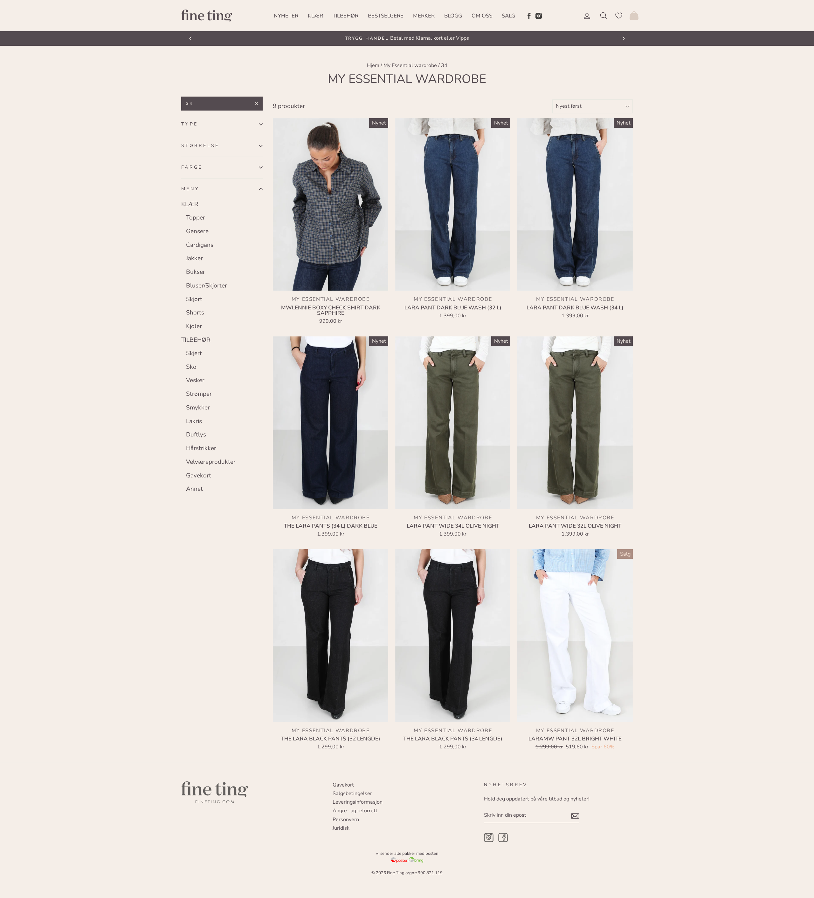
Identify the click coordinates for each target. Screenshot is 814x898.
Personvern (346, 819)
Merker (424, 15)
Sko (191, 367)
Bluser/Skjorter (206, 285)
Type (189, 124)
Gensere (197, 231)
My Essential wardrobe (410, 65)
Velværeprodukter (211, 462)
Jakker (194, 258)
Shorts (195, 312)
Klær (315, 15)
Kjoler (194, 326)
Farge (191, 167)
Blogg (453, 15)
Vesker (195, 380)
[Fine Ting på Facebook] (529, 15)
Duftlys (196, 434)
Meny (190, 189)
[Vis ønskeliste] (619, 15)
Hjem (373, 65)
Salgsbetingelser (352, 793)
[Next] (623, 38)
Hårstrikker (201, 448)
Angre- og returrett (355, 810)
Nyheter (286, 15)
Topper (195, 217)
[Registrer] (575, 815)
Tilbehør (345, 15)
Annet (194, 489)
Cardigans (199, 245)
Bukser (195, 272)
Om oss (482, 15)
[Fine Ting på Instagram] (538, 15)
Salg (508, 15)
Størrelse (200, 146)
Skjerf (194, 353)
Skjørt (194, 299)
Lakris (194, 421)
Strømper (199, 394)
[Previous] (190, 38)
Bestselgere (386, 15)
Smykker (198, 407)
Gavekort (198, 475)
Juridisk (341, 828)
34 (189, 103)
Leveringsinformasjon (358, 802)
